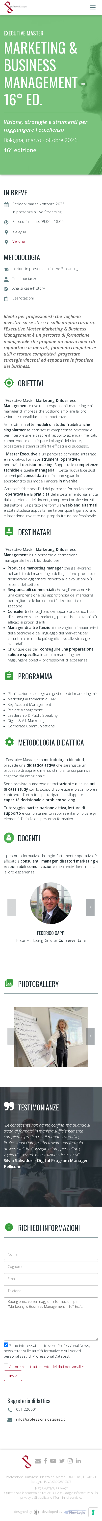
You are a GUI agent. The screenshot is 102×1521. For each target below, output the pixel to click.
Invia (13, 1375)
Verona (18, 241)
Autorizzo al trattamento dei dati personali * (46, 1366)
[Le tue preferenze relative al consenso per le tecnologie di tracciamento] (93, 1512)
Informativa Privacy (51, 1488)
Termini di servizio (67, 1497)
